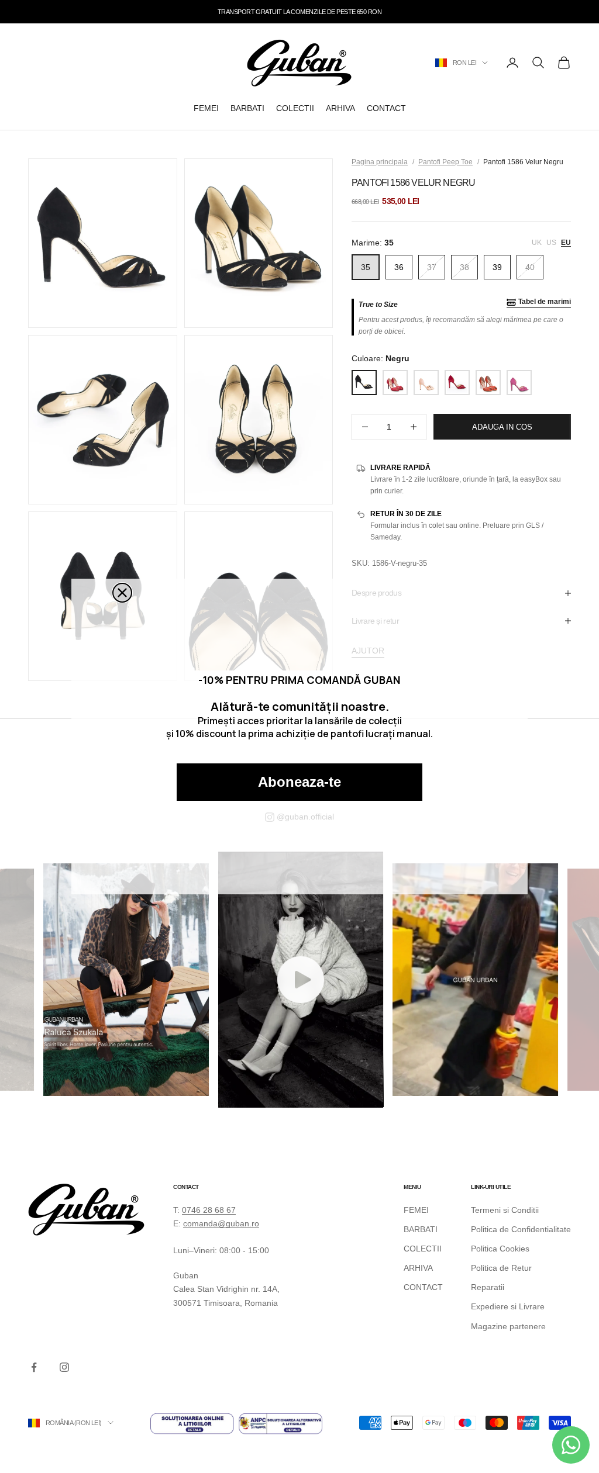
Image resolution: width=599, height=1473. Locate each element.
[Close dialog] (122, 592)
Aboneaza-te (299, 782)
